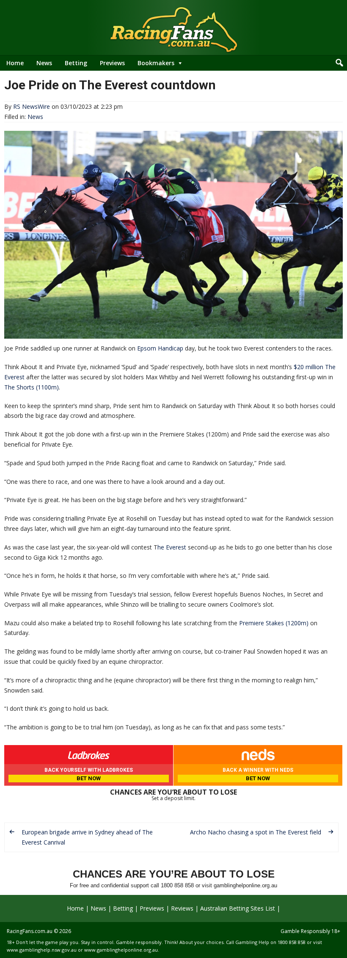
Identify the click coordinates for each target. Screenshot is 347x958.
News (44, 63)
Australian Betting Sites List (237, 908)
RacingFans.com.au (29, 931)
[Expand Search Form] (339, 63)
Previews (112, 63)
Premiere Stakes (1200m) (273, 623)
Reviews (182, 908)
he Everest (171, 547)
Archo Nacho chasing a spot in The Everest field (255, 832)
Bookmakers (156, 63)
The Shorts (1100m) (31, 387)
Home (15, 63)
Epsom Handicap (160, 348)
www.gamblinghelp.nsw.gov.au (42, 950)
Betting (76, 63)
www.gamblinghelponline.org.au (121, 950)
